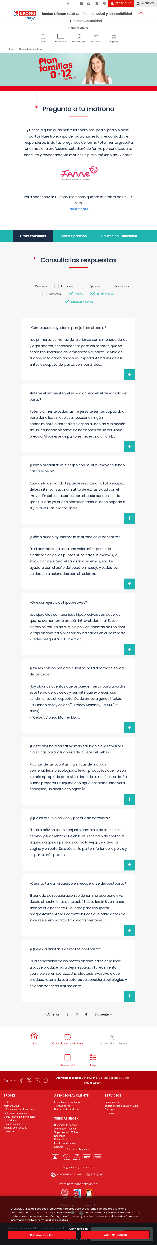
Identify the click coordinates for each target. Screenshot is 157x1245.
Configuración (78, 1229)
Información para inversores (19, 1109)
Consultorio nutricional (67, 1043)
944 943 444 (89, 1077)
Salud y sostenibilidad (114, 14)
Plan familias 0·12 (78, 68)
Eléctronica (60, 1139)
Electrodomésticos (64, 1143)
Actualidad (93, 21)
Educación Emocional (119, 236)
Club (71, 14)
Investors (9, 1131)
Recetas (76, 21)
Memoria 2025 (12, 1105)
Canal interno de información (19, 1116)
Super (43, 36)
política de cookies (56, 1220)
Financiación (112, 1102)
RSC (6, 1102)
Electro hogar (78, 36)
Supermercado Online (66, 1132)
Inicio (34, 1043)
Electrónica (60, 36)
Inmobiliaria (10, 1120)
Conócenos (85, 14)
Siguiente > (103, 1014)
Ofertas (60, 14)
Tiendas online (62, 1105)
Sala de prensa (12, 1124)
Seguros (114, 36)
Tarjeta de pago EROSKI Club (121, 1105)
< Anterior (51, 1014)
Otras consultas (33, 236)
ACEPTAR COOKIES (115, 1235)
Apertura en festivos (65, 1128)
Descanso (96, 36)
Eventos (109, 1113)
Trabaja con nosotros (15, 1127)
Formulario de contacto (67, 1102)
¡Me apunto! (67, 1065)
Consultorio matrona (112, 1043)
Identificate (78, 209)
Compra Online (78, 28)
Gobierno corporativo (15, 1113)
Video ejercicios (74, 236)
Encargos (110, 1109)
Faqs (93, 1065)
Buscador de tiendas (65, 1125)
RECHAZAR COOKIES (41, 1235)
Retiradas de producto (66, 1109)
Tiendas (46, 14)
